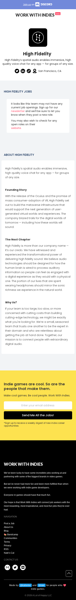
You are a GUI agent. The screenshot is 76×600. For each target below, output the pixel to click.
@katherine (25, 585)
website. (16, 128)
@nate (41, 585)
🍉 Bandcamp (11, 534)
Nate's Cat (9, 553)
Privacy (7, 545)
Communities (10, 538)
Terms (7, 542)
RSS (6, 549)
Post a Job (9, 523)
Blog (6, 531)
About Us (8, 527)
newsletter (18, 111)
